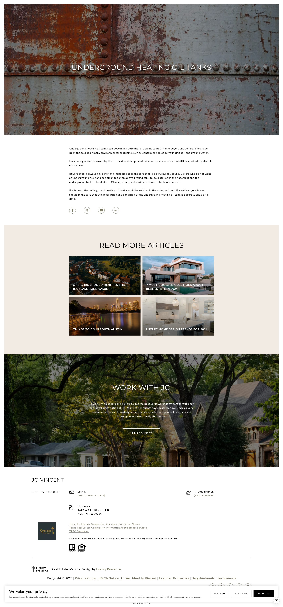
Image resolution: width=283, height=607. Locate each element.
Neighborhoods (203, 578)
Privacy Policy (85, 578)
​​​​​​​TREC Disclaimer (79, 531)
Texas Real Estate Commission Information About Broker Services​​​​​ (108, 527)
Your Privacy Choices (141, 603)
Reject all (219, 593)
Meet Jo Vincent (144, 578)
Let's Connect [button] (141, 433)
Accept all (264, 593)
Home (125, 578)
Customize (241, 593)
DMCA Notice (108, 578)
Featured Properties (174, 578)
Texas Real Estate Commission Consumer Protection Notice (104, 523)
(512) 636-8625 (204, 495)
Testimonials (226, 578)
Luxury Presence (108, 569)
